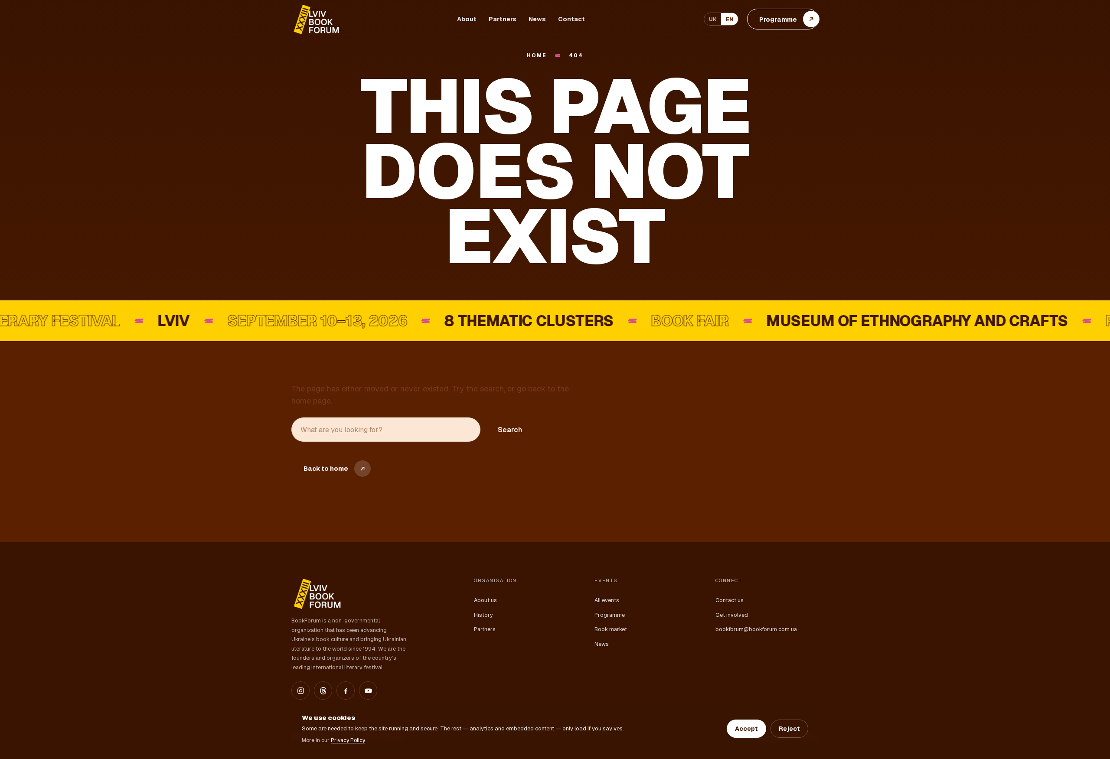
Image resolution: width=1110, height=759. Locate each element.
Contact (571, 19)
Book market (610, 629)
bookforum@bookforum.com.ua (756, 629)
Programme (609, 615)
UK (713, 19)
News (537, 19)
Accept (746, 729)
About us (485, 600)
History (483, 615)
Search (510, 429)
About (467, 19)
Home (536, 55)
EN (730, 19)
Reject (789, 729)
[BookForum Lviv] (315, 19)
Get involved (731, 615)
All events (606, 600)
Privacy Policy (348, 740)
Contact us (729, 600)
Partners (502, 19)
